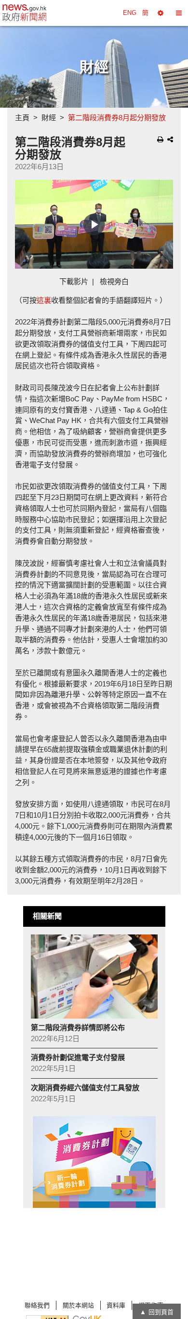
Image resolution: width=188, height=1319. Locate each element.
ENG (129, 12)
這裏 (44, 300)
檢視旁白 (114, 281)
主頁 (22, 117)
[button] (160, 13)
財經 (48, 117)
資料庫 (116, 1305)
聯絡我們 (37, 1305)
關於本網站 (78, 1305)
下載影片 (73, 281)
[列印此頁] (160, 139)
